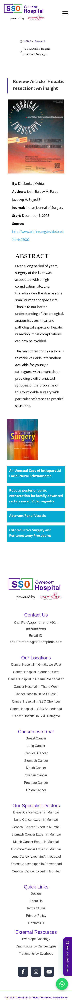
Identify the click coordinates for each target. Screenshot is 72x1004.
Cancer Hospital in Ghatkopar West (36, 664)
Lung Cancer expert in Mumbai (36, 819)
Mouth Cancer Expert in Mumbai (36, 842)
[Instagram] (36, 972)
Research (40, 41)
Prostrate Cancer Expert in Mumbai (36, 849)
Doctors (36, 893)
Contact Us (36, 923)
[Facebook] (23, 972)
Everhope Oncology (36, 939)
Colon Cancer (36, 790)
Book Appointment (67, 959)
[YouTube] (49, 972)
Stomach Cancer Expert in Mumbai (36, 834)
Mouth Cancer (36, 768)
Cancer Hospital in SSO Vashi (36, 694)
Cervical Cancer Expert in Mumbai (36, 827)
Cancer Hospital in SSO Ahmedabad (36, 709)
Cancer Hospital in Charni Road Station (36, 679)
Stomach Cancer (36, 760)
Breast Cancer (36, 738)
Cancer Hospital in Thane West (36, 686)
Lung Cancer (36, 745)
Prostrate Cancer (36, 782)
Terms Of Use (36, 908)
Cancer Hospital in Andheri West (36, 672)
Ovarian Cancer (36, 775)
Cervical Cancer (36, 753)
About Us (36, 901)
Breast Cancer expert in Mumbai (36, 812)
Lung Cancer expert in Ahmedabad (36, 856)
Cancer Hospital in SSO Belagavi (36, 716)
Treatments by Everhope (36, 953)
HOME (27, 41)
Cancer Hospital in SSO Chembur (36, 701)
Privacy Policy (36, 915)
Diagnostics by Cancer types (36, 946)
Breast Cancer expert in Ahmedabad (36, 864)
